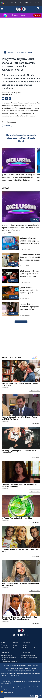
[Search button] (38, 9)
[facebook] (24, 636)
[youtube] (21, 636)
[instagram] (17, 636)
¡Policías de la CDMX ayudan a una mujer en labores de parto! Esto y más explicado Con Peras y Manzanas (30, 241)
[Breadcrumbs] (5, 52)
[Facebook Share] (3, 98)
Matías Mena (8, 94)
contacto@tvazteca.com (28, 655)
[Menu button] (4, 9)
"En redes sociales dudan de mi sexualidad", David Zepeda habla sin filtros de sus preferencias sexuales (30, 257)
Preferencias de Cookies (24, 665)
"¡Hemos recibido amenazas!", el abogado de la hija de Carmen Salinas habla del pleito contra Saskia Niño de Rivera (18, 177)
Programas (7, 125)
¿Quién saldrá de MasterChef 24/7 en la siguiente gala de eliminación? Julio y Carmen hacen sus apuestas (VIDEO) (29, 290)
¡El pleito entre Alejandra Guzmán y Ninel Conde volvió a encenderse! (30, 273)
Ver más (21, 322)
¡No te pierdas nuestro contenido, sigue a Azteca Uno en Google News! (21, 138)
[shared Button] (10, 98)
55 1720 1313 (24, 657)
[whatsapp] (28, 635)
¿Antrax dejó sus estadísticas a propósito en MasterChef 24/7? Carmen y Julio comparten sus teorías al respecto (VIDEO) (30, 307)
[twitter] (14, 636)
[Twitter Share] (6, 98)
